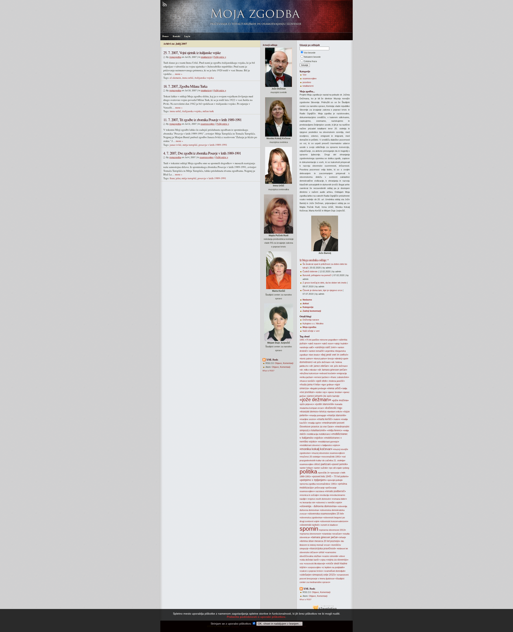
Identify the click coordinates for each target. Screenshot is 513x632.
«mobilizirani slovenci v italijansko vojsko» (320, 445)
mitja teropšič (190, 145)
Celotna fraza (310, 61)
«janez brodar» (335, 392)
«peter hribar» (306, 468)
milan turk (208, 111)
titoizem (303, 545)
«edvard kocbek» (327, 373)
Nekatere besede (312, 57)
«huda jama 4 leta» (310, 384)
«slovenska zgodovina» (311, 517)
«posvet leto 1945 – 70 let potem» (330, 476)
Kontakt (176, 36)
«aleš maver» (314, 343)
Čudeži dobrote (310, 271)
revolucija (324, 495)
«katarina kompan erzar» (312, 408)
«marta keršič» (325, 419)
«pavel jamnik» (339, 464)
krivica (322, 411)
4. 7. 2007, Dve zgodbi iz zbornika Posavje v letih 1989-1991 (202, 153)
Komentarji (288, 363)
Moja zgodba (309, 327)
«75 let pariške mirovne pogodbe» (321, 340)
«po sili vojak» (335, 468)
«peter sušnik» (321, 468)
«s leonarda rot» (307, 502)
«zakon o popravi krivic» (311, 571)
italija (344, 388)
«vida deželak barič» (310, 560)
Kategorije (308, 307)
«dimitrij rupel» (341, 358)
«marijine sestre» (308, 419)
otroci (317, 464)
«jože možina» (340, 400)
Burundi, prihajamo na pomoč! (317, 275)
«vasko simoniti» (330, 556)
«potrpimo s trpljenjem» (313, 479)
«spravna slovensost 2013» (332, 530)
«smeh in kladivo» (329, 525)
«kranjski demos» (309, 411)
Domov (165, 36)
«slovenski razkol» (310, 524)
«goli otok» (322, 381)
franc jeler (175, 178)
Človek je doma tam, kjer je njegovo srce (322, 290)
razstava (319, 491)
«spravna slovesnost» (310, 534)
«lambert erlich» (334, 411)
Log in (187, 36)
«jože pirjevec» (307, 404)
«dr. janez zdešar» (319, 366)
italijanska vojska (204, 77)
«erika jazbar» (306, 377)
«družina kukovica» (309, 373)
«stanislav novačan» (332, 534)
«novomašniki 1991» (331, 456)
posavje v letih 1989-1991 (213, 145)
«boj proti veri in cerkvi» (334, 354)
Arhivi (306, 303)
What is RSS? (268, 371)
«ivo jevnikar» (307, 392)
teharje (342, 537)
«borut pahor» (320, 358)
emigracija (342, 373)
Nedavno (307, 299)
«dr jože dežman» (322, 362)
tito (342, 541)
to (308, 545)
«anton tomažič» (317, 351)
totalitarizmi (206, 57)
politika (308, 471)
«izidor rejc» (321, 392)
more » (178, 74)
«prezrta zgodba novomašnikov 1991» (318, 484)
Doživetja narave (311, 320)
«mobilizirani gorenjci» (328, 441)
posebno (307, 82)
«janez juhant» (315, 396)
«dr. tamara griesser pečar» (332, 369)
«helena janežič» (336, 381)
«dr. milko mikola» (308, 370)
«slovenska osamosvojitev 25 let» (325, 513)
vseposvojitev (314, 567)
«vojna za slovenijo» (337, 559)
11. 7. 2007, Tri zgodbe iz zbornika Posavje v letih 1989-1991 (202, 119)
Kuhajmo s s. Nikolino (313, 323)
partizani (326, 464)
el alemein (175, 77)
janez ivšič (175, 145)
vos (301, 563)
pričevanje (320, 487)
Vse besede (309, 52)
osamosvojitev (208, 124)
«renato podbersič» (335, 491)
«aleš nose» (328, 343)
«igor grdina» (327, 384)
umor (321, 552)
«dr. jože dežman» (339, 366)
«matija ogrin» (314, 423)
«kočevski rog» (333, 407)
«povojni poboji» (335, 480)
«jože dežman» (315, 399)
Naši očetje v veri (311, 331)
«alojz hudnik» (341, 343)
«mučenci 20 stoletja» (310, 456)
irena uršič (187, 77)
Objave (278, 363)
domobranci (306, 362)
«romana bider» (339, 499)
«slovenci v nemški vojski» (329, 502)
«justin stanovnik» (324, 404)
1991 (302, 340)
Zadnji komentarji (312, 311)
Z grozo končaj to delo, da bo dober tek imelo (324, 282)
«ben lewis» (314, 355)
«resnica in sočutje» (309, 495)
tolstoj (313, 545)
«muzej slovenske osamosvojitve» (328, 453)
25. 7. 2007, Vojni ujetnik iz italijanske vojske (192, 52)
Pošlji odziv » (219, 57)
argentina (329, 351)
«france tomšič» (307, 381)
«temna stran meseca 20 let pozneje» (320, 541)
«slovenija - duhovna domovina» (318, 506)
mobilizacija (312, 434)
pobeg (346, 468)
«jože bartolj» (333, 396)
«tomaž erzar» (323, 545)
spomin (309, 528)
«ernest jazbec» (322, 377)
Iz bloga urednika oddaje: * (314, 260)
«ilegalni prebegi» (318, 388)
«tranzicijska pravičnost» (322, 548)
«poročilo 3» (324, 472)
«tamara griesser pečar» (325, 537)
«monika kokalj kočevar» (316, 449)
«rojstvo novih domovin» (319, 499)
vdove (342, 556)
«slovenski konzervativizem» (334, 521)
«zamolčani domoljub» (334, 571)
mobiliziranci (324, 434)
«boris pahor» (306, 358)
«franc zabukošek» (339, 377)
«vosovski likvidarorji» (314, 563)
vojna (322, 560)
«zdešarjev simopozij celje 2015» (318, 574)
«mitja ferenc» (334, 430)
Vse (304, 74)
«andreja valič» (307, 347)
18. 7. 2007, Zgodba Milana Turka (185, 86)
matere (336, 419)
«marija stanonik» (336, 415)
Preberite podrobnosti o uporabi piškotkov (256, 616)
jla (324, 396)
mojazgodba (175, 57)
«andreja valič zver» (326, 347)
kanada (338, 404)
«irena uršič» (334, 388)
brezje (331, 358)
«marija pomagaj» (317, 415)
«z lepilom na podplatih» (333, 567)
